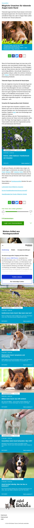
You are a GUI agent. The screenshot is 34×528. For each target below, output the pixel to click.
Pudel (3, 172)
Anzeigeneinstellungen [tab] (23, 250)
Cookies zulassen (17, 277)
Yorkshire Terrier (18, 172)
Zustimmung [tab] (5, 250)
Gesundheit (5, 3)
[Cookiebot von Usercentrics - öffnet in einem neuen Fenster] (25, 245)
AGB (2, 519)
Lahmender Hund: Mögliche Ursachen (12, 187)
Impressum (4, 515)
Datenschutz (4, 517)
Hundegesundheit (16, 181)
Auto (14, 112)
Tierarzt (7, 75)
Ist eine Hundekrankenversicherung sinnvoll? (14, 190)
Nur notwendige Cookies (17, 281)
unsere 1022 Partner (12, 258)
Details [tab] (13, 250)
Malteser (8, 172)
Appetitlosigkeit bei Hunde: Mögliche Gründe (14, 194)
